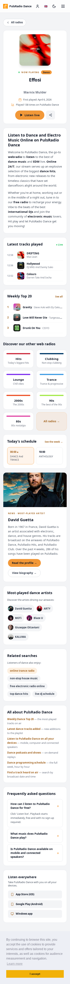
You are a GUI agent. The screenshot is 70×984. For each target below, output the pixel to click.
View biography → (24, 573)
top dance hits (19, 694)
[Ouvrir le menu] (63, 6)
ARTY (47, 608)
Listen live (32, 115)
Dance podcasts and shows (24, 752)
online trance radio (22, 670)
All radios (17, 22)
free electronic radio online (27, 686)
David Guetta (23, 608)
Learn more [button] (15, 963)
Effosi (35, 79)
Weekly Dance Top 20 (20, 719)
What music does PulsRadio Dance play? (35, 835)
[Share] (50, 115)
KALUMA (20, 637)
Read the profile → (24, 563)
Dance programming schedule (26, 762)
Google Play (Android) (29, 904)
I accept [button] (35, 973)
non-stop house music (24, 678)
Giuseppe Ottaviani (27, 627)
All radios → (52, 421)
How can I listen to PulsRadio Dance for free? (35, 806)
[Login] (37, 6)
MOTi (18, 618)
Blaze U (38, 618)
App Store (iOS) (25, 894)
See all (59, 296)
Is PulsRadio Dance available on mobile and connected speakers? (35, 853)
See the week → (54, 441)
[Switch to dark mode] (54, 6)
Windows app (24, 913)
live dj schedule (44, 694)
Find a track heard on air (22, 772)
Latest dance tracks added (23, 729)
